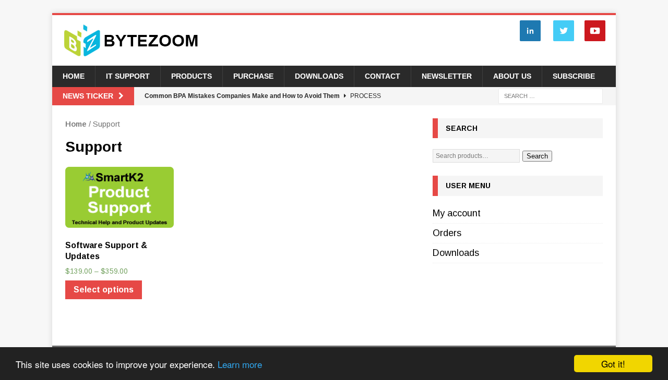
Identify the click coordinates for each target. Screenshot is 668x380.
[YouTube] (595, 40)
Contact (382, 76)
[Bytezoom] (131, 60)
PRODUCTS (191, 76)
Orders (447, 233)
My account (457, 213)
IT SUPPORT (128, 76)
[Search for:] (550, 95)
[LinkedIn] (530, 40)
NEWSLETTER (447, 76)
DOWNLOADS (319, 76)
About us (512, 76)
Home (74, 76)
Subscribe (574, 76)
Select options (104, 289)
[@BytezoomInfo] (563, 40)
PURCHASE (253, 76)
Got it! (613, 363)
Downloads (456, 253)
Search (537, 156)
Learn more (240, 364)
